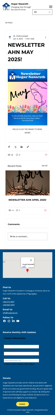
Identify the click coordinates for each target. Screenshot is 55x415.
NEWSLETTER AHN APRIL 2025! (27, 199)
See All (44, 165)
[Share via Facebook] (9, 147)
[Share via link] (28, 147)
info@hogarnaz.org (10, 313)
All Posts (9, 22)
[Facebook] (4, 321)
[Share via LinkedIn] (21, 147)
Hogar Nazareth (19, 4)
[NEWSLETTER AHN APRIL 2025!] (28, 182)
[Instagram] (8, 321)
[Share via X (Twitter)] (15, 147)
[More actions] (45, 37)
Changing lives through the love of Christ (21, 8)
